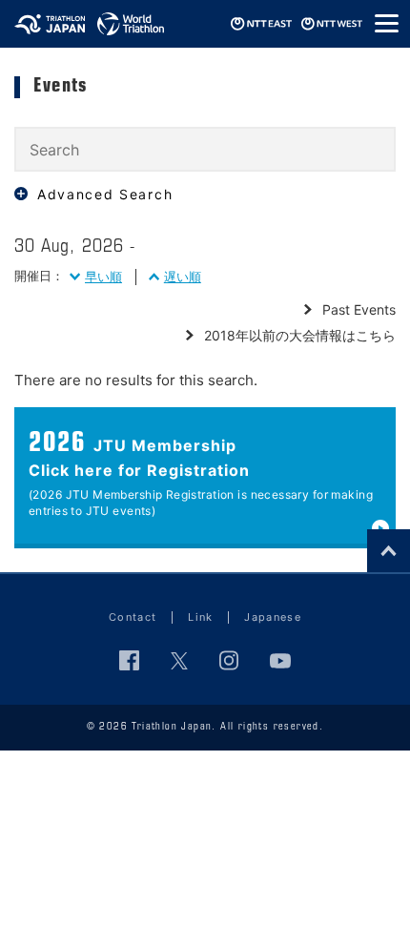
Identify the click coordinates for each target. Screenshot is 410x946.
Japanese (272, 617)
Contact (132, 617)
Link (200, 617)
